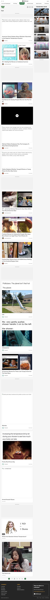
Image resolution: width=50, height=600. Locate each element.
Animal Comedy (4, 591)
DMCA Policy (47, 597)
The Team (19, 586)
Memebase (3, 589)
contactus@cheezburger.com (39, 591)
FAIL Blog (3, 588)
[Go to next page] (25, 579)
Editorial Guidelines (20, 589)
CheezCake (3, 594)
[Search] (3, 1)
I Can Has (3, 586)
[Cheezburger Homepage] (25, 1)
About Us (19, 588)
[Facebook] (30, 7)
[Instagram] (28, 7)
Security (43, 597)
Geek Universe (4, 593)
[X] (32, 7)
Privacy (40, 597)
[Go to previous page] (9, 579)
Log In (48, 1)
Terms (38, 597)
